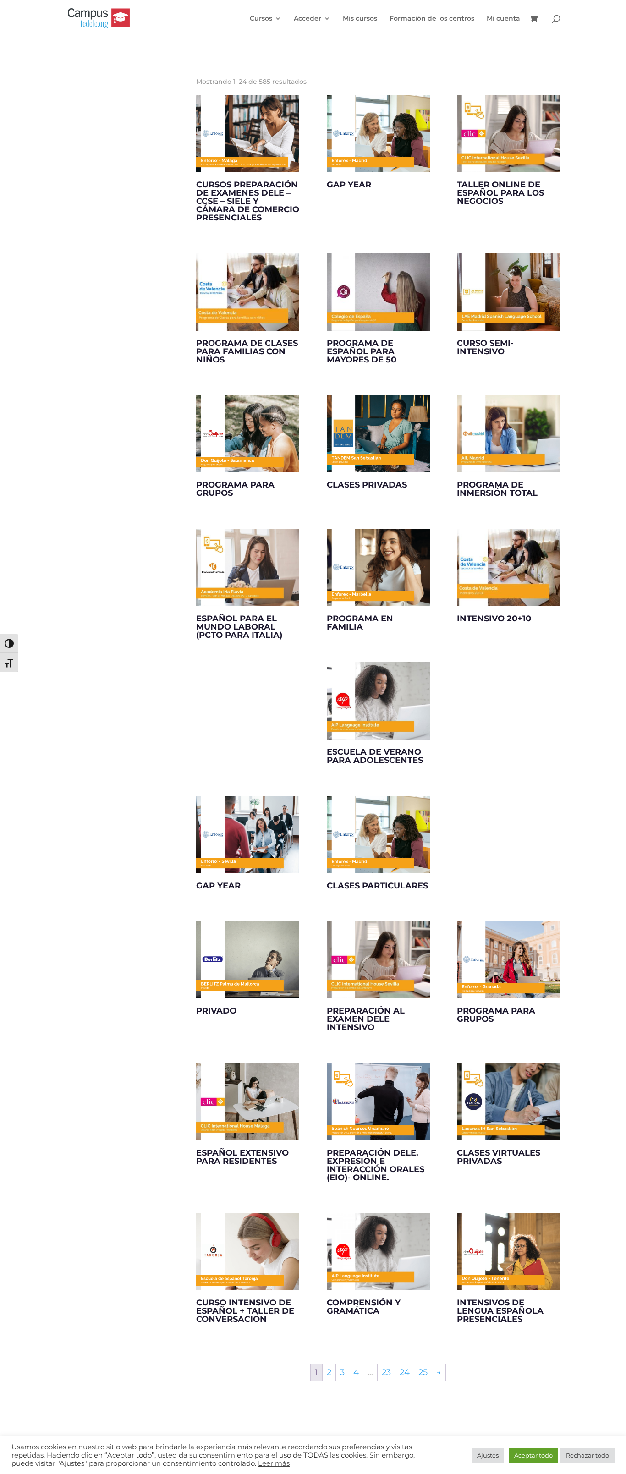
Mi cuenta (503, 18)
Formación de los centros (432, 18)
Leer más (274, 1463)
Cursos (261, 18)
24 (405, 1372)
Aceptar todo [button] (533, 1455)
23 (386, 1372)
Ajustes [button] (488, 1455)
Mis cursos (360, 18)
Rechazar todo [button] (587, 1455)
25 (423, 1372)
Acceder (307, 18)
